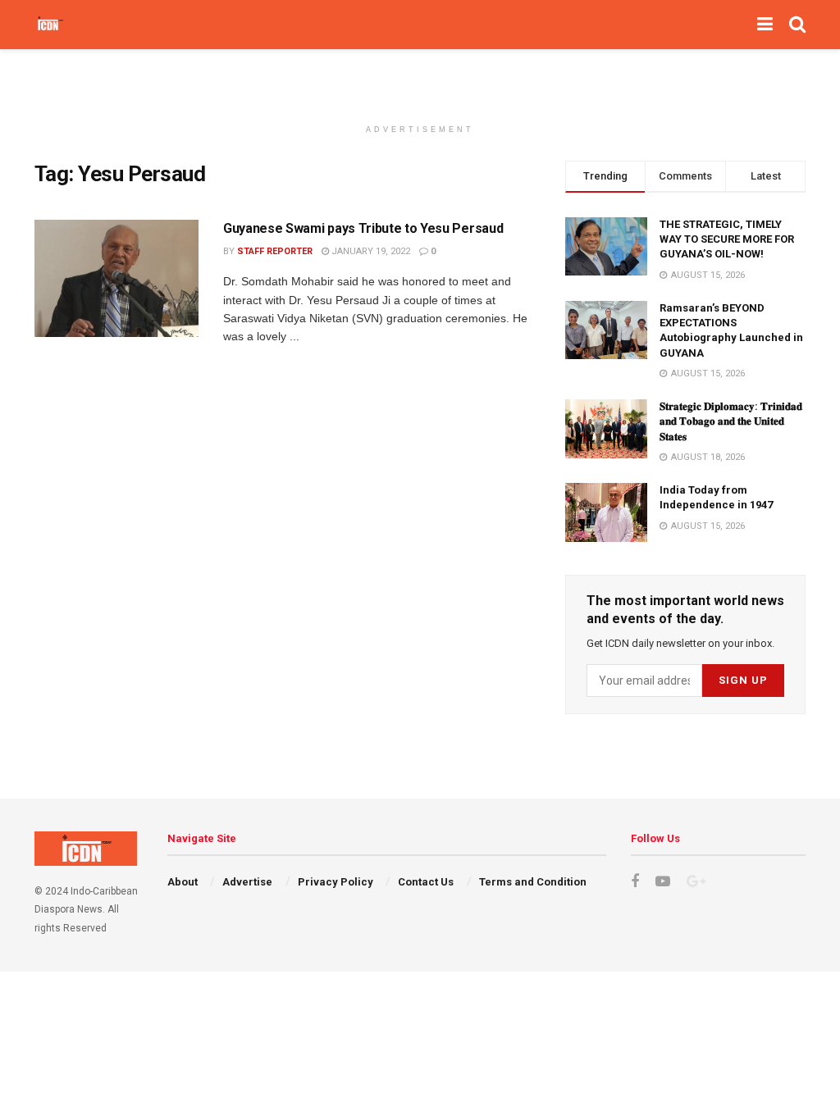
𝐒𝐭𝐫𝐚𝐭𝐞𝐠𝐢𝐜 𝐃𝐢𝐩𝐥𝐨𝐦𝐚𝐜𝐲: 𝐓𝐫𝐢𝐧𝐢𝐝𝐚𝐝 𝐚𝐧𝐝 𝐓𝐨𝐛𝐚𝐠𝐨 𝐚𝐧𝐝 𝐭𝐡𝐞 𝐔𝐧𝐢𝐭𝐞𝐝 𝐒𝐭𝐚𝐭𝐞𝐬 (731, 421)
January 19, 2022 (369, 251)
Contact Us (426, 882)
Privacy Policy (335, 882)
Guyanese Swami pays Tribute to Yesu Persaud (363, 228)
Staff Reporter (275, 251)
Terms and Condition (533, 882)
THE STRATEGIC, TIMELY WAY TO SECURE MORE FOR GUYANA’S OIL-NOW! (727, 239)
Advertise (247, 882)
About (182, 882)
